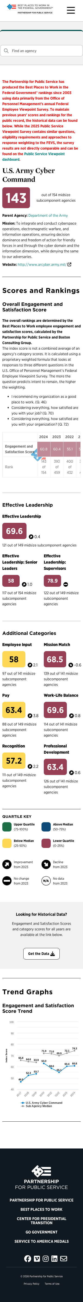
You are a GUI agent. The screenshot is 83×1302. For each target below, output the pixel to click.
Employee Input (17, 644)
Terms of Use (52, 1283)
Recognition (13, 746)
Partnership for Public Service (42, 1200)
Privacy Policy (31, 1283)
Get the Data (38, 953)
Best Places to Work (41, 1209)
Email (63, 1258)
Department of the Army (48, 215)
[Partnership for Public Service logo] (41, 1177)
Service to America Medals (42, 1241)
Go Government (41, 1232)
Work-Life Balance (61, 695)
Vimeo (37, 1258)
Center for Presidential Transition (41, 1220)
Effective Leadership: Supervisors (55, 562)
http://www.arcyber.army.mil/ (42, 264)
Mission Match (57, 644)
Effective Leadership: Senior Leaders (19, 562)
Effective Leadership (21, 516)
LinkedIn (54, 1258)
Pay (5, 695)
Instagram (45, 1258)
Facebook (28, 1258)
